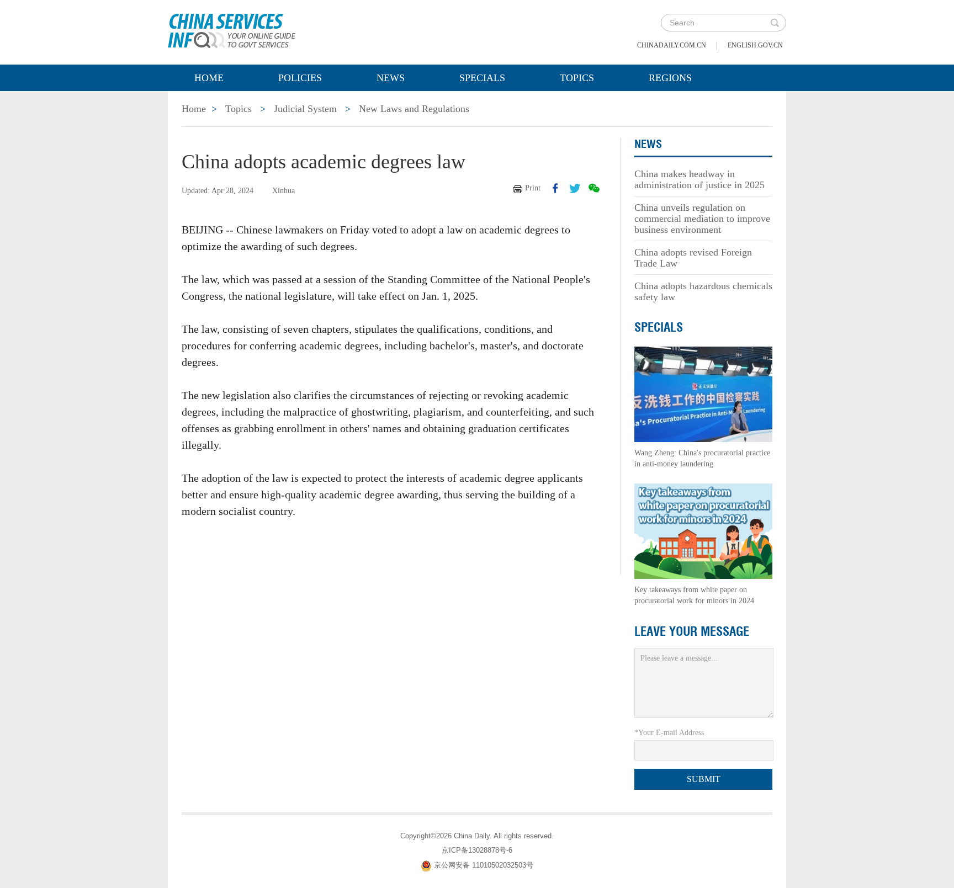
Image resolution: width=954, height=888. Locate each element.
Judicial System (305, 108)
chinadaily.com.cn (671, 45)
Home (209, 77)
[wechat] (594, 188)
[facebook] (555, 188)
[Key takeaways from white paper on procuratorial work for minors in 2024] (703, 531)
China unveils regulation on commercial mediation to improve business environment (702, 218)
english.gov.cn (755, 45)
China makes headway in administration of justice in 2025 (699, 179)
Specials (482, 77)
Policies (300, 77)
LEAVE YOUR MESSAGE (691, 631)
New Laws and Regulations (414, 108)
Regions (670, 77)
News (391, 77)
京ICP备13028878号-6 (477, 850)
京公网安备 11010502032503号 (483, 865)
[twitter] (574, 188)
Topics (577, 77)
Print (532, 188)
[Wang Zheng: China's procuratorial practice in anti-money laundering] (703, 394)
